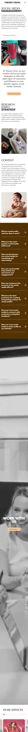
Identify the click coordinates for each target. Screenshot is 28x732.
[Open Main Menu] (25, 2)
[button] (4, 714)
